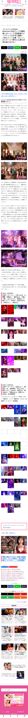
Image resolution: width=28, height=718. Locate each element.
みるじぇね (11, 571)
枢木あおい (10, 575)
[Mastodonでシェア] (11, 484)
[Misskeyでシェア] (23, 484)
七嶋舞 (16, 571)
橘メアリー (21, 575)
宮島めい (10, 573)
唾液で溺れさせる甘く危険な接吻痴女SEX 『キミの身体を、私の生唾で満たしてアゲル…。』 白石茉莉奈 (14, 558)
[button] (24, 47)
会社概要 (7, 711)
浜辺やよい (4, 578)
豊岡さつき (22, 578)
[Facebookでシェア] (5, 487)
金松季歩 (9, 580)
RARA (19, 569)
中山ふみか (4, 573)
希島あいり (21, 573)
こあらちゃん (4, 571)
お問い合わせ (14, 713)
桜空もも (15, 575)
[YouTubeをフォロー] (20, 594)
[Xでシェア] (5, 484)
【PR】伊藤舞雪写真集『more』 (9, 94)
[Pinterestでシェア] (8, 491)
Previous (1, 14)
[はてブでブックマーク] (17, 487)
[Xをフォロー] (7, 594)
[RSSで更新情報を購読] (20, 597)
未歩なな (4, 575)
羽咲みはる (16, 578)
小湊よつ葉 (15, 573)
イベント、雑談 (5, 566)
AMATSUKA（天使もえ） (6, 569)
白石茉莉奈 (10, 578)
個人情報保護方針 (20, 711)
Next (27, 14)
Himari (14, 569)
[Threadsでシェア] (11, 487)
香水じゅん (15, 580)
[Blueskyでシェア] (17, 484)
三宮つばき (21, 571)
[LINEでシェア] (23, 487)
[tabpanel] (7, 14)
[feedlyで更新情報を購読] (7, 597)
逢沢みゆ (4, 580)
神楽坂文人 (12, 533)
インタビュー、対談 (13, 566)
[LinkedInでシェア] (14, 491)
